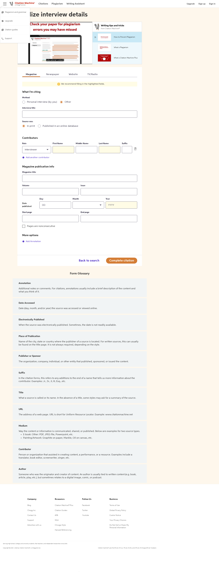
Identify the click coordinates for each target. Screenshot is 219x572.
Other (68, 102)
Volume (25, 186)
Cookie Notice (115, 515)
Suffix (124, 143)
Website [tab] (73, 74)
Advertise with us (34, 525)
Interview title (28, 108)
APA (56, 515)
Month (76, 199)
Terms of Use (115, 505)
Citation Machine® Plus (64, 505)
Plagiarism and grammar (15, 12)
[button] (36, 149)
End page (85, 212)
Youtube (85, 515)
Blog (29, 505)
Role (24, 143)
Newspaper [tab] (52, 74)
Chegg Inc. (31, 510)
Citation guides (11, 30)
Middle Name (82, 143)
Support (8, 39)
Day (41, 199)
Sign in (212, 4)
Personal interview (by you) (42, 102)
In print (31, 126)
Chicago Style (60, 525)
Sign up (201, 4)
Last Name (104, 143)
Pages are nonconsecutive (41, 226)
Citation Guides (61, 510)
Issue (83, 186)
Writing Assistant (75, 4)
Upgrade (9, 21)
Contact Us (31, 515)
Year (108, 199)
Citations (43, 4)
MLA (57, 520)
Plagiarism (57, 4)
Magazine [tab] (31, 74)
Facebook (86, 505)
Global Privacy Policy (118, 510)
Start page (27, 212)
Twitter (85, 510)
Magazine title (29, 172)
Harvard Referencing (63, 530)
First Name (58, 143)
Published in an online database (60, 126)
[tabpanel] (79, 163)
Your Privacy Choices (118, 520)
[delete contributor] (135, 149)
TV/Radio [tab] (92, 74)
